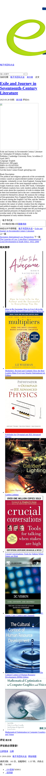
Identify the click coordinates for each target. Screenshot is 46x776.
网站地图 (32, 756)
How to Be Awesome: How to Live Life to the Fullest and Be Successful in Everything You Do (24, 310)
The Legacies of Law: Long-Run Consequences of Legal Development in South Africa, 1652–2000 (20, 240)
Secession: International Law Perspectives (17, 237)
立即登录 (4, 751)
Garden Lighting (12, 495)
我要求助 (22, 224)
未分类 (30, 77)
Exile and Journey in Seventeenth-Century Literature (18, 88)
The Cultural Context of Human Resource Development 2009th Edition (24, 674)
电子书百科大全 (17, 77)
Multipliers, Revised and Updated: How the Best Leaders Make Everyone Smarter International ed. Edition (25, 373)
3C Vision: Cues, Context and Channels (24, 614)
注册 (12, 751)
